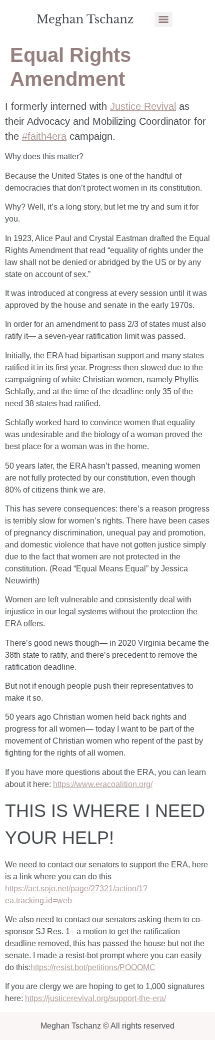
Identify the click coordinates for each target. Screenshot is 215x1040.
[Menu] (163, 19)
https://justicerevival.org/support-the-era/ (95, 998)
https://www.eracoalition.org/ (102, 784)
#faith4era (44, 136)
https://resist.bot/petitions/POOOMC (93, 967)
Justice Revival (143, 106)
